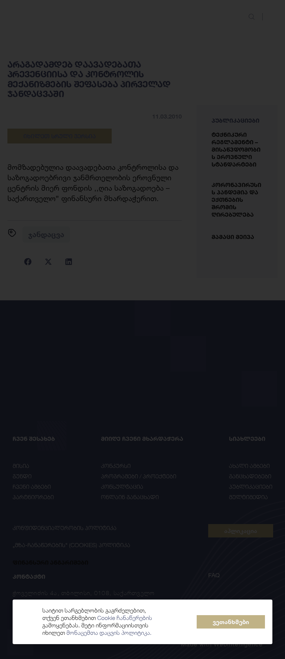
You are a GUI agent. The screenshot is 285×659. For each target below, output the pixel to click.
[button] (231, 622)
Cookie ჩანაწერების (124, 617)
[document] (142, 329)
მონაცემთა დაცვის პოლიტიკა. (108, 632)
